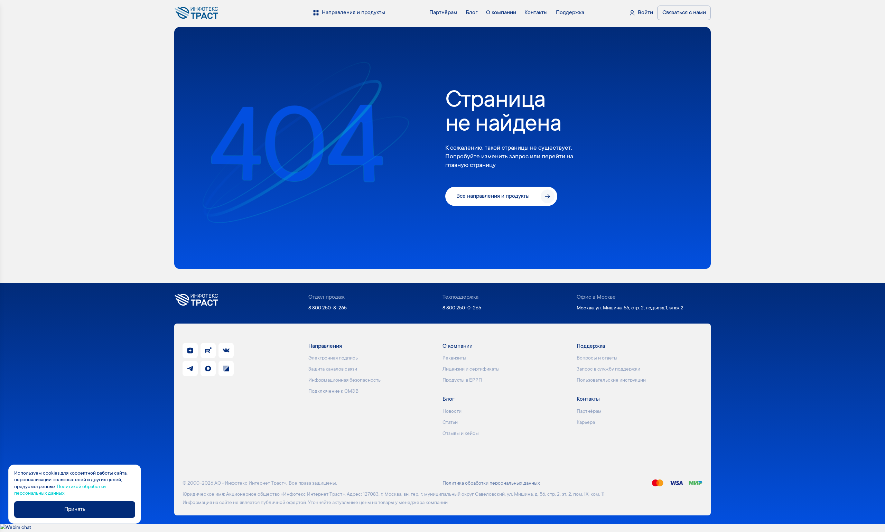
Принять (74, 509)
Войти (645, 13)
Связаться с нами (684, 13)
